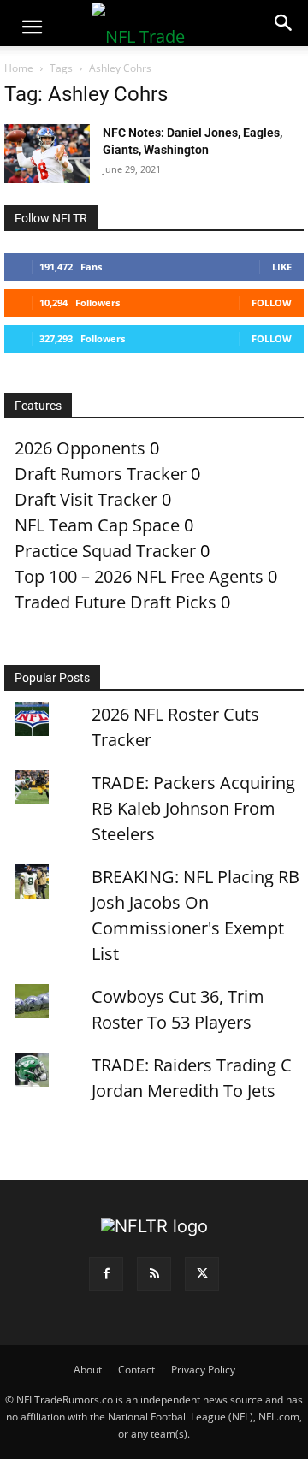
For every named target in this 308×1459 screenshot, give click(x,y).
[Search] (284, 23)
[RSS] (154, 1274)
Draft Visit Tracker (86, 499)
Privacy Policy (203, 1369)
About (88, 1369)
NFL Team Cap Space (97, 525)
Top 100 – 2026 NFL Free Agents (139, 576)
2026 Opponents (80, 448)
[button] (31, 27)
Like (282, 266)
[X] (202, 1274)
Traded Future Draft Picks (115, 602)
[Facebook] (106, 1274)
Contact (136, 1369)
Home (18, 68)
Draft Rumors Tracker (101, 473)
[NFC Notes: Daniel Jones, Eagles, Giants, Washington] (47, 153)
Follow (272, 302)
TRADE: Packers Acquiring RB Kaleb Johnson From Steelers (193, 808)
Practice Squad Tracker (105, 550)
